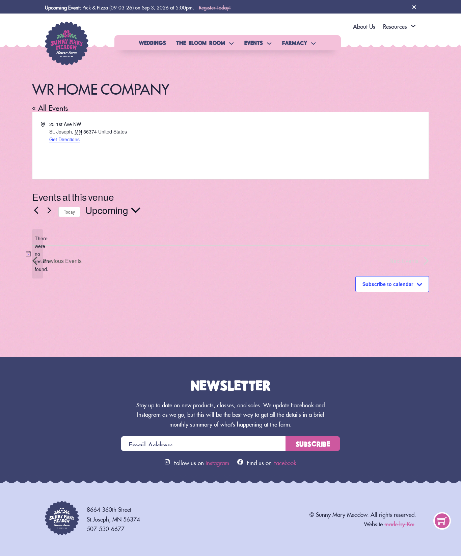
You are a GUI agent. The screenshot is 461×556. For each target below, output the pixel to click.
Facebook (284, 461)
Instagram (217, 461)
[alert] (37, 253)
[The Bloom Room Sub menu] (231, 43)
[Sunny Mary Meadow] (67, 41)
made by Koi (399, 523)
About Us (364, 25)
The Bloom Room (200, 42)
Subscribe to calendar (387, 284)
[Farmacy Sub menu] (313, 43)
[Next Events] (49, 210)
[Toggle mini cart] (442, 521)
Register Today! (215, 6)
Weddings (152, 42)
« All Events (50, 106)
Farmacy (294, 42)
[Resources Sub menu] (413, 26)
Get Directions (64, 139)
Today (69, 212)
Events (253, 42)
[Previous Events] (36, 210)
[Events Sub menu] (269, 43)
